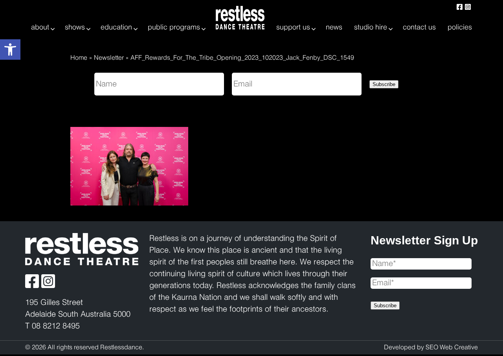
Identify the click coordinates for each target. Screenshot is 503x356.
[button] (10, 49)
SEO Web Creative (452, 347)
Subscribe (384, 84)
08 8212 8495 (56, 326)
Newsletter (109, 58)
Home (78, 58)
